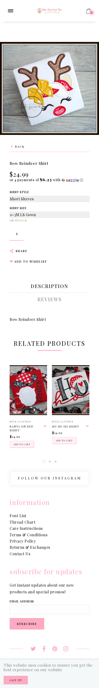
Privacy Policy (23, 540)
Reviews (49, 299)
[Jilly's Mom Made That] (49, 10)
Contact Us (20, 553)
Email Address (22, 601)
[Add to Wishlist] (45, 426)
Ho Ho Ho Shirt (65, 426)
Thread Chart (22, 522)
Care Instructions (26, 528)
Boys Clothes (20, 421)
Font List (18, 515)
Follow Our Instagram (49, 478)
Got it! (16, 680)
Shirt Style (19, 192)
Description (49, 286)
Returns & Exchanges (30, 547)
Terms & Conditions (28, 534)
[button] (46, 179)
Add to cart (21, 444)
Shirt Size (18, 208)
